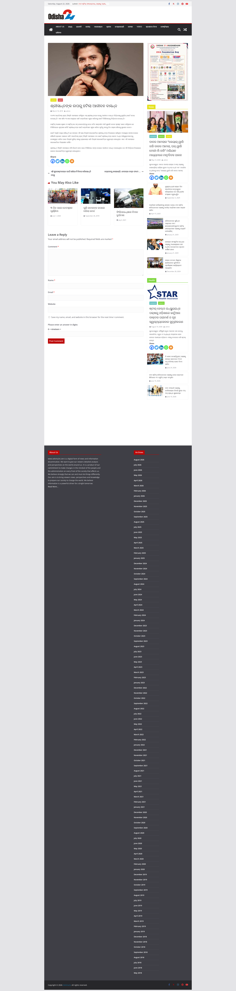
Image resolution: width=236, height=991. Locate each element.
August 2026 (139, 460)
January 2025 (139, 558)
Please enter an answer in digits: (63, 324)
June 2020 (138, 843)
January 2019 (139, 931)
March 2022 (139, 734)
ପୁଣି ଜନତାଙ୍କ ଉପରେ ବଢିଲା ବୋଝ (94, 209)
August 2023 (139, 646)
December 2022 (140, 688)
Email (51, 292)
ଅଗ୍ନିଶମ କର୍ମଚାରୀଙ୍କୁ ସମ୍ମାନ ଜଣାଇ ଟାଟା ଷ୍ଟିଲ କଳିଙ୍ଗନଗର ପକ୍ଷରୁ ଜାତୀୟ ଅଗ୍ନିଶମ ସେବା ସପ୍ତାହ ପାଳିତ (167, 207)
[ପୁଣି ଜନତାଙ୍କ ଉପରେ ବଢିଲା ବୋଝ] (95, 190)
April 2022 (138, 729)
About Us (60, 26)
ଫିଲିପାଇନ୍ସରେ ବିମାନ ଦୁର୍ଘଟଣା (127, 213)
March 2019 (139, 921)
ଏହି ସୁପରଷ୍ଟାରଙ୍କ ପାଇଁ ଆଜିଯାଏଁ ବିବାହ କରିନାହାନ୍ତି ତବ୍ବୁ (71, 173)
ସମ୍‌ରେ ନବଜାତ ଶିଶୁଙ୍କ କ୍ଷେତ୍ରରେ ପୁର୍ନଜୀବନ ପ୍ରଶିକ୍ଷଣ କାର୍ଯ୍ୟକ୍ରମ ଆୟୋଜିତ (173, 264)
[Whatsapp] (67, 161)
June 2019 (138, 905)
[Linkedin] (62, 161)
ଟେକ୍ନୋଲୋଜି (119, 26)
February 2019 (140, 926)
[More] (72, 161)
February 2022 (140, 739)
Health (161, 136)
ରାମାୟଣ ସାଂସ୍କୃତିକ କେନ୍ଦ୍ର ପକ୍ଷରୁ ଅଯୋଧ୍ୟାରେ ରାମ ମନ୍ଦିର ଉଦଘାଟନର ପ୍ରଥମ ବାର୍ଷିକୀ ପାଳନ (174, 245)
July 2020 (137, 838)
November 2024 (140, 568)
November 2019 (140, 879)
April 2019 (138, 916)
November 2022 (140, 693)
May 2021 (138, 786)
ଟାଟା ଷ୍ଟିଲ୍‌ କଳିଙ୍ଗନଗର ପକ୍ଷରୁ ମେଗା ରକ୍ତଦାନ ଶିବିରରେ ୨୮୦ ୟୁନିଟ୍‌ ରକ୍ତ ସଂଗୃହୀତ (166, 376)
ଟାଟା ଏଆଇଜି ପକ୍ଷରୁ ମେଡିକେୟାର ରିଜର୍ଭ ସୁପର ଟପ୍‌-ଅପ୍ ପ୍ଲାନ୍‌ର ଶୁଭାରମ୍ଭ (175, 390)
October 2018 (139, 947)
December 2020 (140, 812)
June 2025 (138, 532)
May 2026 (138, 475)
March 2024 (139, 610)
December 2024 (140, 563)
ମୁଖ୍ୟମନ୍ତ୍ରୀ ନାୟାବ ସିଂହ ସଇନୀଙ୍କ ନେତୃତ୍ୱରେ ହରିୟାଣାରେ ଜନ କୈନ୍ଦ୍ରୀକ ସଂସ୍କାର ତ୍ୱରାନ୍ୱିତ (174, 190)
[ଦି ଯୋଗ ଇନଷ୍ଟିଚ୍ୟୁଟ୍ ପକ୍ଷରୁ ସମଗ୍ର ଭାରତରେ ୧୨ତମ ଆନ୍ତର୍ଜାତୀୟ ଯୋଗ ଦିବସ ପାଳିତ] (155, 362)
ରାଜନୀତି (79, 26)
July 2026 (137, 465)
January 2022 (139, 745)
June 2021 (138, 781)
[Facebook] (53, 161)
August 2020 (139, 833)
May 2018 (138, 973)
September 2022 (141, 703)
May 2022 (138, 724)
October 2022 (139, 698)
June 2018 (138, 968)
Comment (53, 246)
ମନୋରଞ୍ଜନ (98, 26)
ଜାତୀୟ (88, 26)
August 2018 (139, 957)
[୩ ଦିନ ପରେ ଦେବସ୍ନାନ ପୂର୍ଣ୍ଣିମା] (62, 190)
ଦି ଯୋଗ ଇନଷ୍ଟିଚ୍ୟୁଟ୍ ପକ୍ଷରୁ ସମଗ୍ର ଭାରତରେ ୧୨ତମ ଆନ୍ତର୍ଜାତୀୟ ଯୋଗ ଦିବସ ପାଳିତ (175, 360)
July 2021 (137, 776)
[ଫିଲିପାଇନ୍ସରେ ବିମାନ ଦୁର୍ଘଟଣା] (128, 190)
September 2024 (141, 579)
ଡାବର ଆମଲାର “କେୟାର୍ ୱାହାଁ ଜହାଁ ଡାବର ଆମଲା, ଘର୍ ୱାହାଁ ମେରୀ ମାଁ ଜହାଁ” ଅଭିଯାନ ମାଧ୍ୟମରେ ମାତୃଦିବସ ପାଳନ (166, 148)
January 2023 (139, 682)
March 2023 (139, 672)
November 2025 (140, 506)
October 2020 (139, 822)
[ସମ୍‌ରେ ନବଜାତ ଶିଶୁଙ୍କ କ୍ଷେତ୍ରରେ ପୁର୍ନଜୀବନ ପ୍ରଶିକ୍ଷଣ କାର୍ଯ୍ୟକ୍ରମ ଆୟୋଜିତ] (155, 265)
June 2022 (138, 719)
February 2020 (140, 864)
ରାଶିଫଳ (58, 32)
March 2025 (139, 548)
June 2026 (138, 470)
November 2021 (140, 755)
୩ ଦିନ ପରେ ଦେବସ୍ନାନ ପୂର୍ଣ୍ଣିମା (61, 209)
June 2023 (138, 657)
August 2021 (139, 771)
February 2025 (140, 553)
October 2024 (139, 574)
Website (51, 304)
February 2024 (140, 615)
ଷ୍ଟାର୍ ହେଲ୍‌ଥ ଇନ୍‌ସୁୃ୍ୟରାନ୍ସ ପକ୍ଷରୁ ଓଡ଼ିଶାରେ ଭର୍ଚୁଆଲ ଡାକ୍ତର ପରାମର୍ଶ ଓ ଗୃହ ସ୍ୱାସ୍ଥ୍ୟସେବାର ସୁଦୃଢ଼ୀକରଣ (166, 315)
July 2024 (137, 589)
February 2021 (140, 802)
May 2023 (138, 662)
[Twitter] (57, 161)
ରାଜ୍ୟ (70, 26)
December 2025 (140, 501)
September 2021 (141, 765)
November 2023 (140, 631)
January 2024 (139, 620)
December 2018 (140, 936)
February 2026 (140, 491)
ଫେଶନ (130, 26)
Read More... (53, 486)
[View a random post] (185, 30)
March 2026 (139, 485)
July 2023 (137, 651)
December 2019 (140, 874)
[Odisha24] (51, 30)
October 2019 (139, 885)
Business (153, 136)
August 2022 (139, 708)
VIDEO (139, 26)
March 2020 (139, 859)
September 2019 (141, 890)
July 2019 (137, 900)
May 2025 (138, 537)
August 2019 (139, 895)
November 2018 (140, 942)
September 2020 (141, 828)
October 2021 (139, 760)
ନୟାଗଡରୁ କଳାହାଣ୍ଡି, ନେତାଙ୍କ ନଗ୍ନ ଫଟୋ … (122, 171)
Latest (53, 100)
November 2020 (140, 817)
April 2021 (138, 791)
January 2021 (139, 807)
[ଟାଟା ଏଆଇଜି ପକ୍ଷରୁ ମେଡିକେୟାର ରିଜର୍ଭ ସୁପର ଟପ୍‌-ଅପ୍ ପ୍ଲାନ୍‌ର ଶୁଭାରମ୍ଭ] (155, 392)
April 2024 (138, 605)
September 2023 (141, 641)
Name (51, 280)
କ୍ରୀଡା (108, 26)
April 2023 (138, 667)
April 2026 (138, 480)
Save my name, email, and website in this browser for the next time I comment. (87, 317)
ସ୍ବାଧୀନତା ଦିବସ (151, 26)
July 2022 (137, 714)
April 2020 (138, 854)
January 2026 (139, 496)
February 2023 (140, 677)
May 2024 (138, 599)
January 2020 (139, 869)
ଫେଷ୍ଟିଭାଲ (165, 26)
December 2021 (140, 750)
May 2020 (138, 848)
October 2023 (139, 636)
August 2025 (139, 522)
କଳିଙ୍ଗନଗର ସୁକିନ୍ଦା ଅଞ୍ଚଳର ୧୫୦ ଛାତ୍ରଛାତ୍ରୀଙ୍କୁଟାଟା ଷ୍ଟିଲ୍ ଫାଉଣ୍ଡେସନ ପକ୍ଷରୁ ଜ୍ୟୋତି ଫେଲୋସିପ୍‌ (175, 226)
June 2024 (138, 594)
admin (68, 111)
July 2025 (137, 527)
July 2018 (137, 962)
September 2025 (141, 517)
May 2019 (138, 911)
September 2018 (141, 952)
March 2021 (139, 796)
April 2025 (138, 542)
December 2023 (140, 625)
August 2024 (139, 584)
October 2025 (139, 511)
